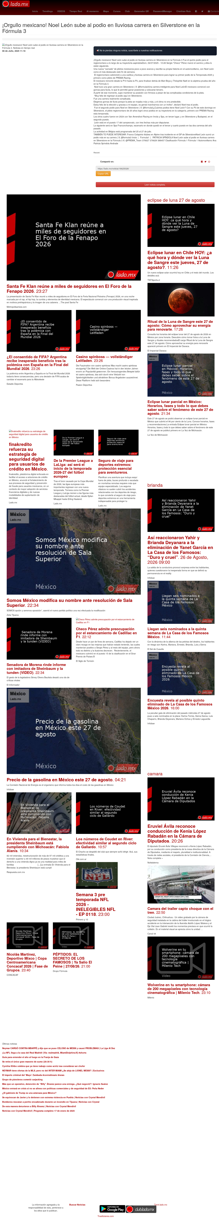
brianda (155, 485)
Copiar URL (103, 173)
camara (155, 773)
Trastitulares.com (106, 1216)
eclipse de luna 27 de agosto (176, 200)
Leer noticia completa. (155, 184)
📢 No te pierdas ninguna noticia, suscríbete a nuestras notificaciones (129, 50)
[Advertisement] (74, 409)
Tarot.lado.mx (160, 1204)
